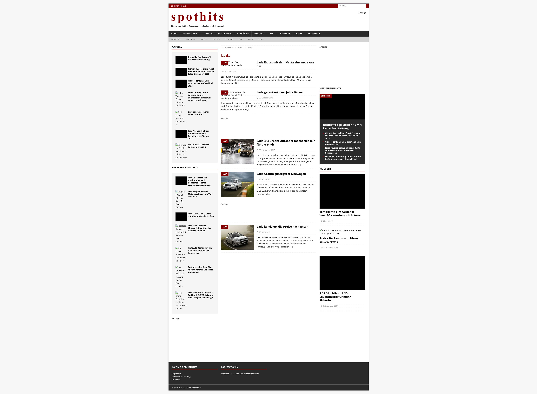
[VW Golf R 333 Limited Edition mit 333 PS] (181, 151)
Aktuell (177, 46)
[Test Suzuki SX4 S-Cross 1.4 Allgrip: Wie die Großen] (181, 216)
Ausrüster (243, 33)
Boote (299, 33)
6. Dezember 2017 (330, 306)
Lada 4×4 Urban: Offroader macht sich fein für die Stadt (286, 142)
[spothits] (196, 27)
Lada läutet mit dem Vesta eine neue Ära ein (285, 64)
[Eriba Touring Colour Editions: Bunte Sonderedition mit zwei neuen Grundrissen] (181, 99)
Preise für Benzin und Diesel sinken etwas (339, 240)
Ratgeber (285, 33)
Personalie (191, 39)
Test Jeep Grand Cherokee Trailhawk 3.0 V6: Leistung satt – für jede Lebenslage (200, 295)
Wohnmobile (190, 33)
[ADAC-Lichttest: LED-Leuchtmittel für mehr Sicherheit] (342, 273)
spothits (177, 387)
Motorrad (223, 33)
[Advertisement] (315, 20)
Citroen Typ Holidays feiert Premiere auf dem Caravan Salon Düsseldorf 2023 (201, 71)
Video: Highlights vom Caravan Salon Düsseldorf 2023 (200, 83)
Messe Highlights (330, 88)
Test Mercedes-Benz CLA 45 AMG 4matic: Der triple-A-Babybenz (201, 269)
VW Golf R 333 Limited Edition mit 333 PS (198, 145)
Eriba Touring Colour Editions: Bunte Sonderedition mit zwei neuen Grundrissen (199, 96)
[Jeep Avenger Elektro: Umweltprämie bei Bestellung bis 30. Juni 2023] (181, 134)
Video (261, 39)
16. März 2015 (264, 232)
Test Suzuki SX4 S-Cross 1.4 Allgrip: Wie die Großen (201, 215)
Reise (241, 39)
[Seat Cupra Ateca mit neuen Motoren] (181, 118)
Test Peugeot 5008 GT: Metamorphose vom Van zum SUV (200, 194)
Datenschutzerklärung (181, 376)
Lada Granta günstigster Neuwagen (281, 174)
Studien (216, 39)
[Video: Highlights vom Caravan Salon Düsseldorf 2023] (181, 84)
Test (272, 33)
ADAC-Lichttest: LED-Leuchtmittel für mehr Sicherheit (335, 296)
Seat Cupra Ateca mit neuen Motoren (198, 113)
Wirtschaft (176, 39)
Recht (250, 39)
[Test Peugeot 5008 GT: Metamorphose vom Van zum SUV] (181, 199)
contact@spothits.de (194, 387)
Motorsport (315, 33)
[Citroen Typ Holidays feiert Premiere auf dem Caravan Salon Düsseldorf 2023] (181, 72)
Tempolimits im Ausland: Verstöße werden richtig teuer (341, 213)
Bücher (204, 39)
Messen (258, 33)
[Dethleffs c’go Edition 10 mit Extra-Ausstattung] (181, 60)
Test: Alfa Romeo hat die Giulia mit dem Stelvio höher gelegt (200, 250)
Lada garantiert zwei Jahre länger (280, 92)
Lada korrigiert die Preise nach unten (282, 226)
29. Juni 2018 (328, 221)
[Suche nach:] (352, 5)
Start (174, 33)
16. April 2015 (264, 179)
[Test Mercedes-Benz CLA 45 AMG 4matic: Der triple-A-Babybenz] (181, 277)
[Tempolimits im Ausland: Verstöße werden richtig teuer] (342, 191)
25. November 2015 (267, 150)
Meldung (229, 39)
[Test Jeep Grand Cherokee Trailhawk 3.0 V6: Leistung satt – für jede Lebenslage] (181, 300)
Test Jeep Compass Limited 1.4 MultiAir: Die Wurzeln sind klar (199, 228)
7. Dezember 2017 (330, 247)
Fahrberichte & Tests (185, 167)
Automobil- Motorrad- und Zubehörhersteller (240, 373)
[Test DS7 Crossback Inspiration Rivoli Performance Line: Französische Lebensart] (181, 180)
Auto (207, 33)
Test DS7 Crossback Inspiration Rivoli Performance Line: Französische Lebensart (199, 181)
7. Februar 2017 (231, 71)
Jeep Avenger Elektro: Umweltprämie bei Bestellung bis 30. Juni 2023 (198, 135)
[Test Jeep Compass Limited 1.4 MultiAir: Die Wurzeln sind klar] (181, 233)
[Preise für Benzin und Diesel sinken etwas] (342, 232)
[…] (237, 83)
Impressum (177, 373)
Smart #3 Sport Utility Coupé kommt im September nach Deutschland (343, 157)
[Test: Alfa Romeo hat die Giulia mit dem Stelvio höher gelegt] (181, 254)
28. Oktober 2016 (266, 98)
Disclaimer (176, 379)
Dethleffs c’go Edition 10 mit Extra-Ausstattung (199, 58)
